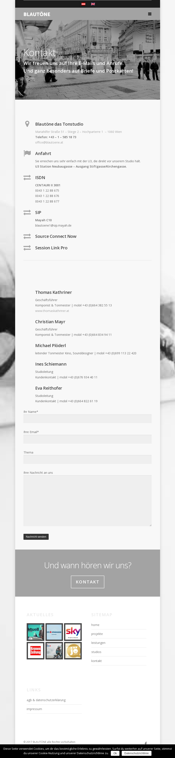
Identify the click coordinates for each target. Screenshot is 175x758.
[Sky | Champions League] (73, 632)
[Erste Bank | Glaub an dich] (54, 632)
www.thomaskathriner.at (52, 311)
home (95, 625)
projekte (97, 634)
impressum (34, 709)
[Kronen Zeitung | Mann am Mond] (35, 651)
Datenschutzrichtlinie (136, 753)
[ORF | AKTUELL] (35, 632)
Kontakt (87, 582)
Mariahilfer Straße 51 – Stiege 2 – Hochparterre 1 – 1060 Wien (78, 132)
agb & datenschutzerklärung (46, 700)
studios (96, 652)
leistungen (98, 643)
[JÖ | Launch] (73, 651)
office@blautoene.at (49, 142)
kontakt (96, 661)
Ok (115, 753)
